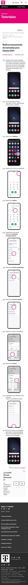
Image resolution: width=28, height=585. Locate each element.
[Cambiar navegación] (22, 7)
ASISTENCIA (4, 7)
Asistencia (4, 13)
